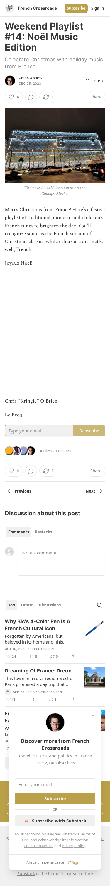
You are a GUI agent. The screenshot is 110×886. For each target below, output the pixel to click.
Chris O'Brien (31, 78)
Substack (26, 873)
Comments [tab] (18, 532)
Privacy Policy (73, 845)
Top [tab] (11, 605)
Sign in (97, 8)
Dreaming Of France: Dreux (38, 671)
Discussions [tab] (50, 605)
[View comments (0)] (31, 97)
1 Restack (63, 450)
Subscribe (76, 8)
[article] (55, 639)
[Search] (99, 605)
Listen (97, 80)
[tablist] (30, 532)
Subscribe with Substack (59, 820)
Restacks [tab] (43, 532)
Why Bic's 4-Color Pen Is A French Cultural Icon (37, 624)
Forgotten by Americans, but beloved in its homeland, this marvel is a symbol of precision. (37, 639)
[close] (93, 715)
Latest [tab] (27, 605)
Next (90, 491)
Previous (23, 491)
